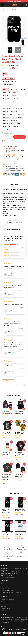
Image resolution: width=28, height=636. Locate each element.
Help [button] (25, 634)
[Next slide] (25, 28)
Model (3, 87)
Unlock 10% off (3, 629)
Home (2, 9)
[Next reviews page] (24, 385)
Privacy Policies (5, 588)
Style (3, 76)
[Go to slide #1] (10, 50)
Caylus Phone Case (11, 9)
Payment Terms (5, 601)
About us (3, 583)
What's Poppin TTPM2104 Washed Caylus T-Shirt (19, 454)
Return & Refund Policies (7, 604)
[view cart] (26, 5)
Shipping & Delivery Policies (7, 599)
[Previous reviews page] (17, 385)
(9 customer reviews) (14, 65)
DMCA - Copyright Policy (7, 590)
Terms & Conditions (5, 586)
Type (3, 71)
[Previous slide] (3, 28)
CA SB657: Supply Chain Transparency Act (11, 592)
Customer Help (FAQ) (6, 608)
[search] (23, 5)
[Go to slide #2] (18, 50)
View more (14, 487)
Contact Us (3, 606)
